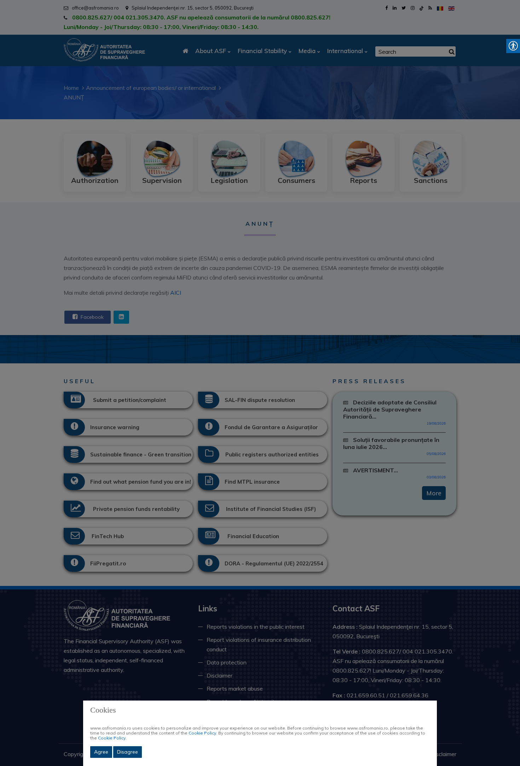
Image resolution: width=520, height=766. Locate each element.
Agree (101, 752)
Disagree (127, 752)
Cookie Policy (202, 733)
